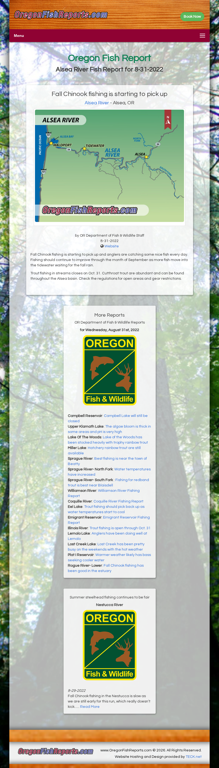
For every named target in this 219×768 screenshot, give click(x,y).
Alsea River (97, 102)
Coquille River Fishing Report (118, 501)
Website (111, 246)
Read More (90, 707)
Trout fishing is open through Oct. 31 (120, 528)
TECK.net (194, 757)
